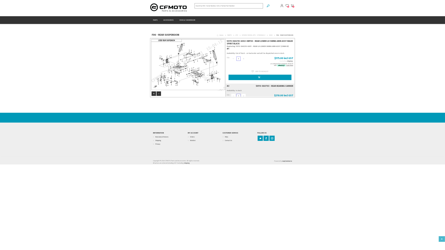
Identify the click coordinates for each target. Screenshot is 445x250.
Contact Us (228, 140)
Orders (192, 137)
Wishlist (192, 140)
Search (268, 5)
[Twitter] (260, 138)
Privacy (157, 144)
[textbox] (229, 5)
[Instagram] (272, 138)
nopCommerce (287, 161)
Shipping (158, 140)
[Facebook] (266, 138)
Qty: (228, 58)
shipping (290, 61)
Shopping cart (292, 5)
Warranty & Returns (161, 137)
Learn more (289, 65)
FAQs (226, 137)
